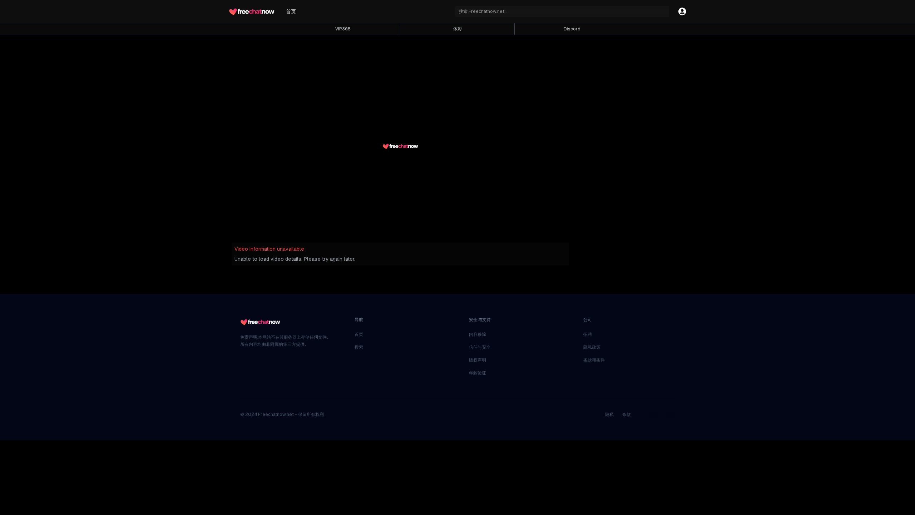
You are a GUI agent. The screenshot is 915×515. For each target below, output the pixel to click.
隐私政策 (591, 347)
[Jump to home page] (251, 11)
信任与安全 (479, 347)
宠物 (670, 414)
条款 (626, 414)
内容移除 (477, 334)
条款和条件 (594, 360)
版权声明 (477, 360)
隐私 (609, 414)
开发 (653, 414)
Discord (572, 28)
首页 (291, 11)
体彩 (457, 28)
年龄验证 (477, 373)
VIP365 (343, 28)
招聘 (587, 334)
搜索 (359, 347)
